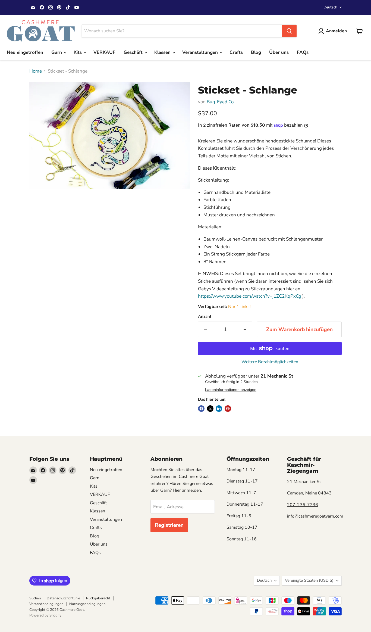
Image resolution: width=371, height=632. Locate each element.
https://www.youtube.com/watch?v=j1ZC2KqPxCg (249, 296)
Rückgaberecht (98, 598)
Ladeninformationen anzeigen (230, 390)
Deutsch (330, 7)
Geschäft (134, 52)
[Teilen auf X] (210, 408)
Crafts (236, 52)
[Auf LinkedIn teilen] (219, 408)
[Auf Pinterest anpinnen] (228, 408)
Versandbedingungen (46, 604)
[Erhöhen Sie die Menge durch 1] (245, 329)
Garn (57, 52)
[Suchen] (289, 31)
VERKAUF (104, 52)
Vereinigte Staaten (309, 580)
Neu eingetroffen (25, 52)
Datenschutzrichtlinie (63, 598)
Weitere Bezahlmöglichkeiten (269, 361)
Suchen (35, 598)
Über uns (279, 52)
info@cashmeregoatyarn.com (315, 516)
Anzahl (204, 316)
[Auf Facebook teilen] (201, 408)
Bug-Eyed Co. (221, 102)
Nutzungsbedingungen (87, 604)
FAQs (303, 52)
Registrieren (169, 525)
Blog (256, 52)
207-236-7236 (302, 505)
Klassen (163, 52)
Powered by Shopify (45, 615)
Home (35, 71)
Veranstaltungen (200, 52)
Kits (78, 52)
